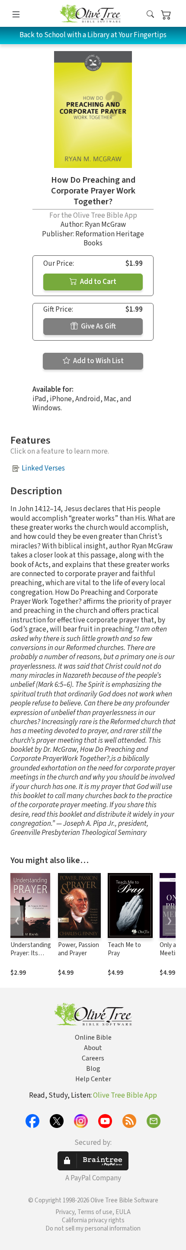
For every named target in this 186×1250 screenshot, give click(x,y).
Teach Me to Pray (124, 949)
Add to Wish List (98, 361)
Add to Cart (97, 282)
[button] (150, 14)
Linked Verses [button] (43, 468)
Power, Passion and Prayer (78, 949)
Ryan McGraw (105, 224)
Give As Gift (98, 326)
